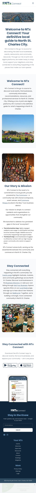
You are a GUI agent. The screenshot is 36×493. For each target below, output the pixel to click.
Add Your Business (20, 285)
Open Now (18, 448)
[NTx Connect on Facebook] (4, 435)
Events (18, 444)
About (18, 453)
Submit (18, 430)
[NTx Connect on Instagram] (7, 435)
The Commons (21, 195)
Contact (18, 455)
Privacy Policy (18, 469)
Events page (7, 275)
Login (18, 473)
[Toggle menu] (33, 3)
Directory (18, 446)
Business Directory (13, 283)
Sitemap (18, 471)
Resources (18, 451)
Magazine (18, 460)
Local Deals (24, 288)
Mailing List (17, 293)
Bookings (18, 458)
